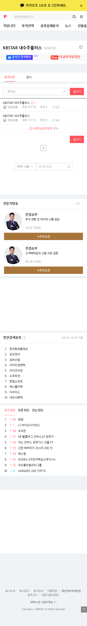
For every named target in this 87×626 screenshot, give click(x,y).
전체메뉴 (83, 16)
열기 (84, 609)
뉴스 (68, 26)
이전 (72, 203)
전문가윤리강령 (49, 594)
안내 (46, 128)
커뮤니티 (9, 26)
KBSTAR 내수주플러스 (29, 47)
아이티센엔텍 (17, 365)
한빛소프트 (16, 381)
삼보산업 (15, 359)
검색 (74, 16)
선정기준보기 (24, 338)
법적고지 (32, 594)
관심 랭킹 (37, 410)
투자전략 (28, 26)
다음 (82, 203)
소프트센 (15, 375)
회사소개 (10, 590)
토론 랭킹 (23, 410)
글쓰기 (77, 91)
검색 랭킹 (9, 410)
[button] (36, 91)
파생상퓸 (13, 107)
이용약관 (52, 590)
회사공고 (24, 590)
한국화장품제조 (19, 348)
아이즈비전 (16, 370)
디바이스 (15, 392)
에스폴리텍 (16, 386)
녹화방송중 (43, 236)
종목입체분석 (49, 26)
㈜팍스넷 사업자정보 (41, 602)
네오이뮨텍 (16, 397)
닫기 (81, 5)
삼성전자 (15, 354)
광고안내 (38, 590)
